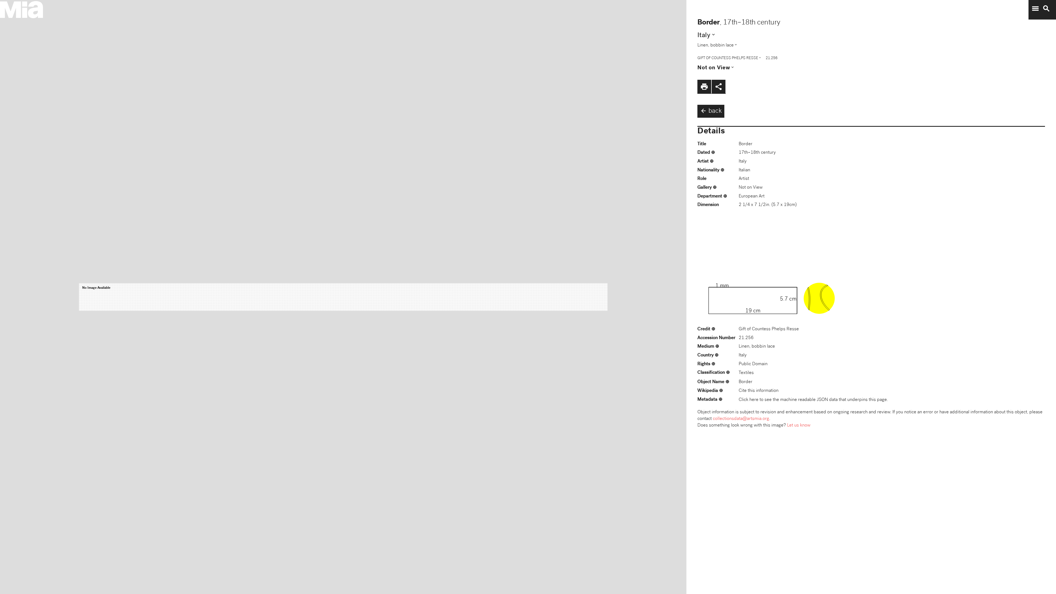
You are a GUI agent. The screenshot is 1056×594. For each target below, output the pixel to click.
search (1046, 8)
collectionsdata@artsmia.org (741, 419)
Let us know (798, 425)
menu (1035, 8)
